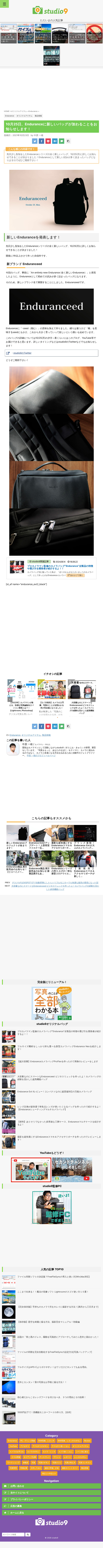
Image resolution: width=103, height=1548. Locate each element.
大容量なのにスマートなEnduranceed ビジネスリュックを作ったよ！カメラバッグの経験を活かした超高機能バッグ (51, 707)
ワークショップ (13, 1462)
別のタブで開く (76, 575)
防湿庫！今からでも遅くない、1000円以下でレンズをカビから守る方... (94, 38)
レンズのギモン (80, 1457)
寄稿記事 (23, 1468)
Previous (10, 699)
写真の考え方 (70, 1462)
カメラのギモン (33, 1452)
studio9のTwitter (22, 353)
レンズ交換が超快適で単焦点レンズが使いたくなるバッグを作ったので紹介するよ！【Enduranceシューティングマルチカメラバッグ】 (59, 1108)
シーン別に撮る (82, 1452)
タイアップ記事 (30, 1457)
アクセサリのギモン (40, 1446)
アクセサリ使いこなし (60, 1446)
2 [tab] (49, 717)
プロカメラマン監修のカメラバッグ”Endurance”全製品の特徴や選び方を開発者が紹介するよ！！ (60, 567)
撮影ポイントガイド (70, 1468)
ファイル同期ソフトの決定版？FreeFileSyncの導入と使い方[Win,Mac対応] (53, 1276)
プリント (56, 1457)
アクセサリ (24, 1446)
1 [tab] (45, 717)
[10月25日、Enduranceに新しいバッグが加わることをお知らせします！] (55, 141)
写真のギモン (44, 1462)
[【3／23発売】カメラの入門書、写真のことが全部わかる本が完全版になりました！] (51, 1018)
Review (87, 1441)
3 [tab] (53, 717)
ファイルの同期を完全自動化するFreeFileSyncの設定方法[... (77, 38)
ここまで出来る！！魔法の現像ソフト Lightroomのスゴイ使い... (43, 38)
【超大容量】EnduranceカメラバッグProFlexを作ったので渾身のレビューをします (57, 1061)
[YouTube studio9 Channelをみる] (31, 1181)
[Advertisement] (51, 88)
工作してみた (36, 1468)
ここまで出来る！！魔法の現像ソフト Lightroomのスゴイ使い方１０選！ (53, 1291)
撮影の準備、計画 (52, 1468)
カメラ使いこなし (66, 1452)
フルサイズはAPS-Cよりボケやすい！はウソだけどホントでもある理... (25, 38)
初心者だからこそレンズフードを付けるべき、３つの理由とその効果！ (51, 1397)
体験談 (25, 1462)
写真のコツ (57, 1462)
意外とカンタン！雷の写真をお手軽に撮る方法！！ (42, 1382)
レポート (67, 1457)
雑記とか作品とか (49, 1473)
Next (93, 699)
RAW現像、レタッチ (46, 1441)
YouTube (13, 1446)
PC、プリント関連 (27, 1441)
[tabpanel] (22, 699)
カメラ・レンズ (49, 1452)
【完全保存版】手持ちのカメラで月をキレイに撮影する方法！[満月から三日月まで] (57, 1306)
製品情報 (46, 735)
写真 (33, 1462)
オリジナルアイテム (31, 735)
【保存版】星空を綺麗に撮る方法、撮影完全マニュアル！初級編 (51, 60)
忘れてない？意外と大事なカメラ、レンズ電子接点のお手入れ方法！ (60, 38)
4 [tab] (57, 717)
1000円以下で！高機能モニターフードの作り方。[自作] (44, 1412)
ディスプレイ (44, 1457)
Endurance (15, 735)
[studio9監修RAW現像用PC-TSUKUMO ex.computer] (51, 1222)
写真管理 (13, 1468)
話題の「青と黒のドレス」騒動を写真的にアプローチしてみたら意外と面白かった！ (58, 1337)
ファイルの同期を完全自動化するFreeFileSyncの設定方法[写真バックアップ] (54, 1352)
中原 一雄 (38, 135)
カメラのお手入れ (17, 1452)
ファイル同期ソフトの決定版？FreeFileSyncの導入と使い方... (8, 38)
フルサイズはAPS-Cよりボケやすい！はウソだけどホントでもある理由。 (53, 1367)
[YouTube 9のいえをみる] (72, 1181)
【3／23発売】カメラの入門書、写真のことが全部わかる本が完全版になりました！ (21, 705)
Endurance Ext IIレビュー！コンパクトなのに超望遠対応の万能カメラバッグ (54, 1091)
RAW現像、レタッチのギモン (69, 1441)
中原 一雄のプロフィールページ (41, 755)
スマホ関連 (16, 1457)
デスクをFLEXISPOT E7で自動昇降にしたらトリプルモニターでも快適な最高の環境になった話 (55, 882)
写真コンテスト (85, 1462)
